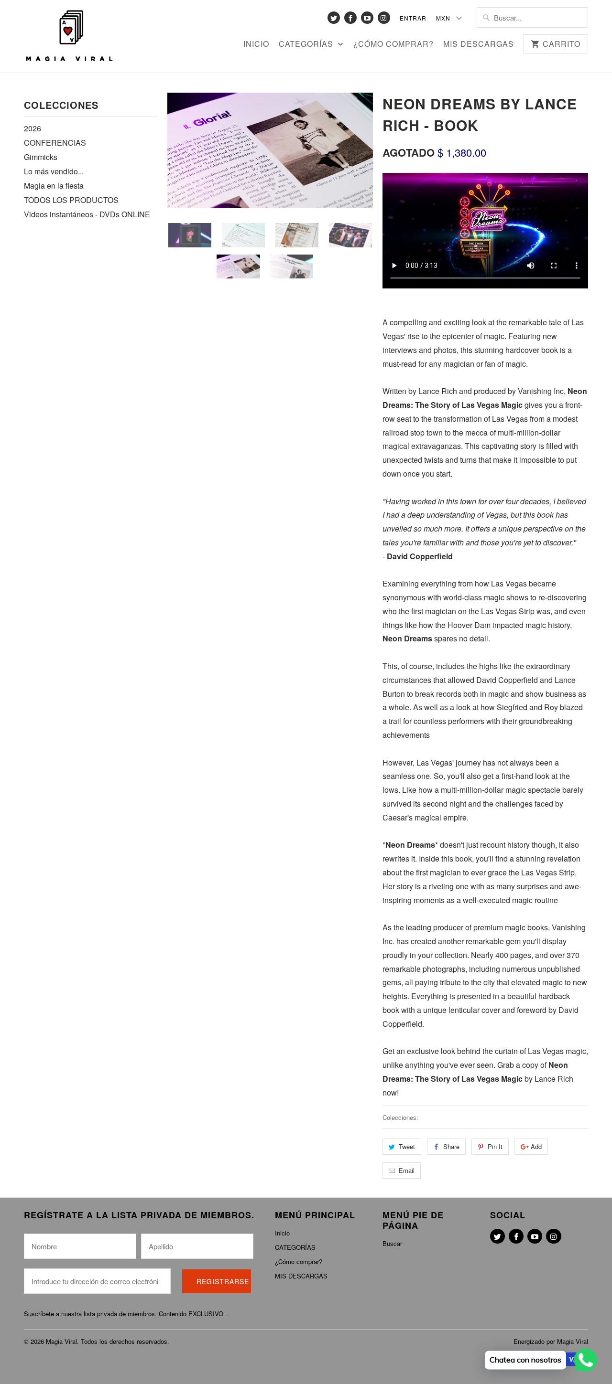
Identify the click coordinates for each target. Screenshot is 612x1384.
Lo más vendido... (54, 171)
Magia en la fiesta (54, 185)
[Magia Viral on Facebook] (350, 17)
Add (536, 1146)
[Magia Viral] (69, 36)
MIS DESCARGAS (478, 44)
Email (407, 1170)
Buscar (392, 1243)
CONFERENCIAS (55, 142)
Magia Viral (61, 1341)
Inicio (256, 44)
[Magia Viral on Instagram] (384, 17)
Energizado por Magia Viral (551, 1341)
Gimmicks (40, 156)
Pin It (495, 1146)
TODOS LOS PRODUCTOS (71, 199)
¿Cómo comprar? (393, 44)
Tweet (407, 1146)
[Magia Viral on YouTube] (367, 17)
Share (451, 1146)
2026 (32, 128)
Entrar (413, 18)
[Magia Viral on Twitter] (334, 17)
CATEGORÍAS (307, 44)
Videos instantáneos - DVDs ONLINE (87, 214)
